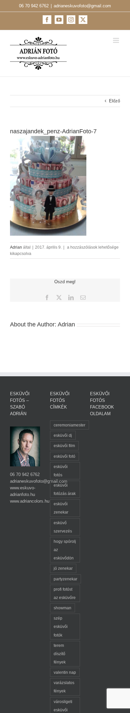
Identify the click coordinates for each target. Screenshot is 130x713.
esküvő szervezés (63, 527)
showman (62, 608)
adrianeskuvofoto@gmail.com (82, 5)
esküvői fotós (61, 470)
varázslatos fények (64, 686)
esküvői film (64, 445)
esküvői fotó (64, 456)
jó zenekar (63, 568)
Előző (114, 100)
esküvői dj (63, 435)
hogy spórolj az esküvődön (65, 549)
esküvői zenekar (61, 508)
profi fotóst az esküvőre (65, 593)
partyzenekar (65, 579)
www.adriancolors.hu (29, 501)
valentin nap (65, 672)
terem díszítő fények (60, 653)
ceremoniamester (69, 425)
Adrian (16, 247)
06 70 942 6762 (34, 5)
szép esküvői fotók (61, 626)
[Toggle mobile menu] (116, 40)
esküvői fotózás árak (65, 489)
